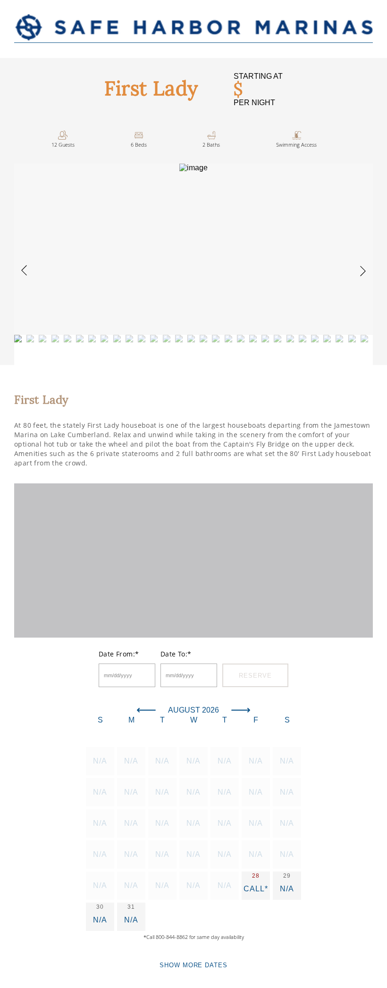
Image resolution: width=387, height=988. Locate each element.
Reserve (255, 675)
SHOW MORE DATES (193, 965)
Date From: (119, 653)
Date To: (176, 653)
